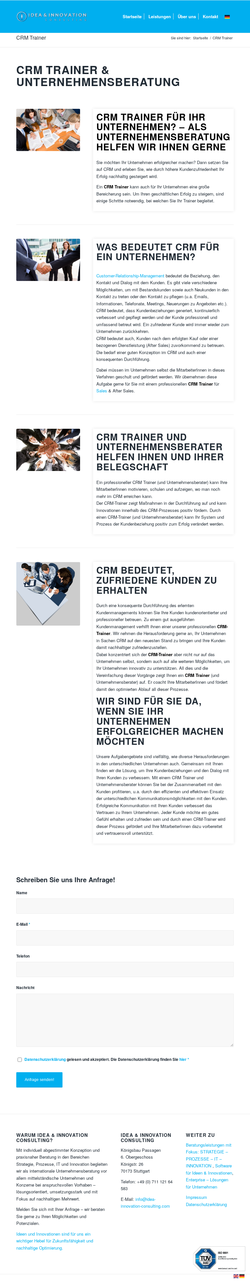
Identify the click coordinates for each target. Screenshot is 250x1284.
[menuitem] (132, 16)
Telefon (23, 956)
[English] (236, 1276)
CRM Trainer (31, 37)
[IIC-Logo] (51, 16)
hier (183, 1059)
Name (21, 893)
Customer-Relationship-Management (130, 276)
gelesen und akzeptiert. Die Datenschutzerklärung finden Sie (106, 1059)
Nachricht (25, 987)
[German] (227, 16)
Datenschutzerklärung (45, 1059)
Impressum (196, 1197)
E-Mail (23, 924)
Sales (101, 391)
